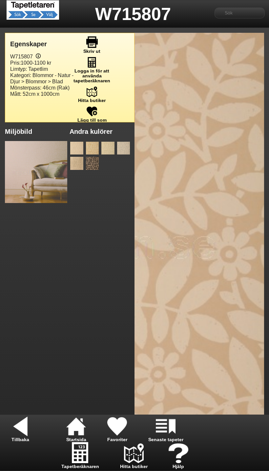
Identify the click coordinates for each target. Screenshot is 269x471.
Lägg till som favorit (92, 123)
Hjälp (178, 466)
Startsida (76, 439)
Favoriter (117, 439)
